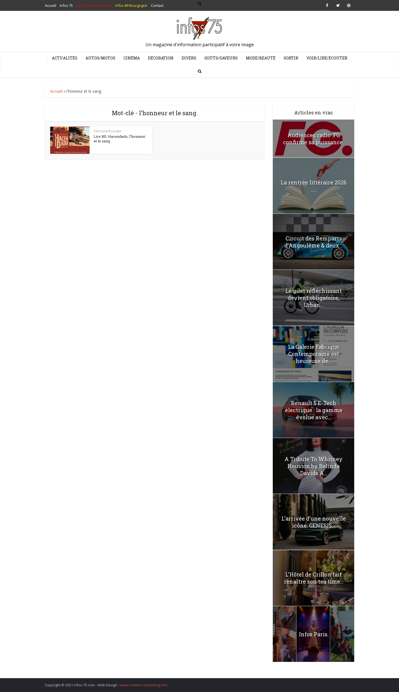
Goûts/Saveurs (221, 58)
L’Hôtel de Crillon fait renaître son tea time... (313, 578)
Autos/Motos (100, 58)
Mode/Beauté (261, 58)
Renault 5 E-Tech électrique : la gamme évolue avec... (313, 410)
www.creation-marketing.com (143, 684)
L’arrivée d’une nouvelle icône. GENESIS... (313, 522)
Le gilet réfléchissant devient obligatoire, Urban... (313, 297)
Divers (189, 58)
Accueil (56, 91)
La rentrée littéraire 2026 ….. (314, 186)
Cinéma (131, 58)
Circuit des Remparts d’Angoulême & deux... (313, 242)
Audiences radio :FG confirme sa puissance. (313, 138)
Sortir (291, 58)
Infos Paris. (313, 634)
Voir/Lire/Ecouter (326, 58)
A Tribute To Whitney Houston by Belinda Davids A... (313, 466)
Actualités (64, 58)
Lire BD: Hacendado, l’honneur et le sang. (119, 139)
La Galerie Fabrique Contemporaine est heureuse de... (313, 353)
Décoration (160, 58)
